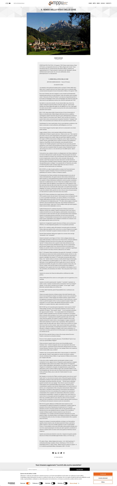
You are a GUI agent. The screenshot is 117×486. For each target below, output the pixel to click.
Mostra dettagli (73, 483)
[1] (40, 441)
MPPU (94, 3)
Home (90, 3)
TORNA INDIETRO (59, 457)
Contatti (108, 3)
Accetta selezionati (103, 478)
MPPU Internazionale (19, 3)
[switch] (41, 483)
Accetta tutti (103, 474)
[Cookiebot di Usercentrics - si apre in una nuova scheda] (11, 483)
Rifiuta (103, 482)
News (98, 3)
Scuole (103, 3)
